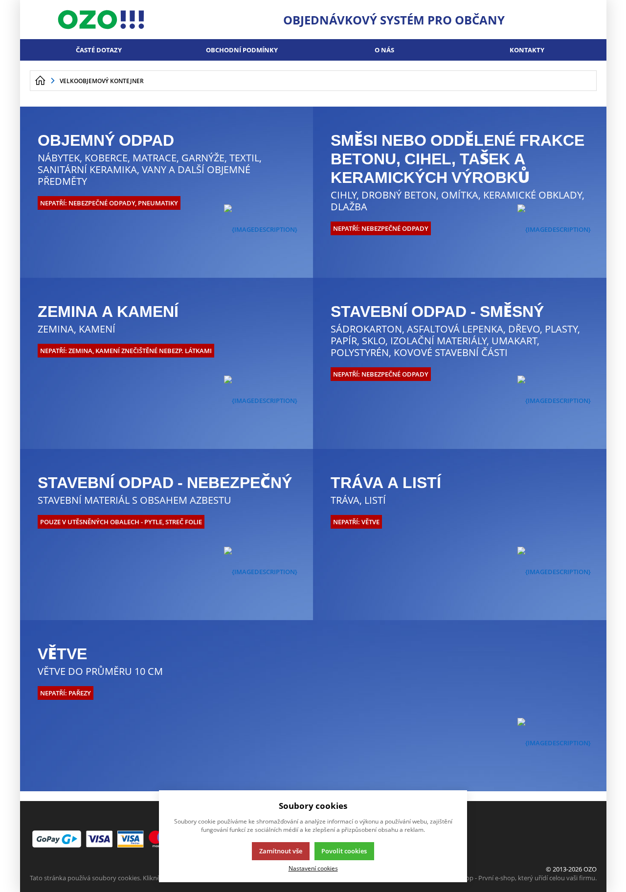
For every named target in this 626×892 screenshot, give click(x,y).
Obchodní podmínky (242, 49)
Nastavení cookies (313, 868)
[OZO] (101, 19)
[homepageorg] (40, 80)
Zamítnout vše (280, 851)
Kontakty (527, 49)
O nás (384, 49)
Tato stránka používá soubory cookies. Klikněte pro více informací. (125, 877)
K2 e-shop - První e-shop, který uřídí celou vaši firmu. (521, 877)
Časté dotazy (99, 49)
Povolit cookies (344, 851)
